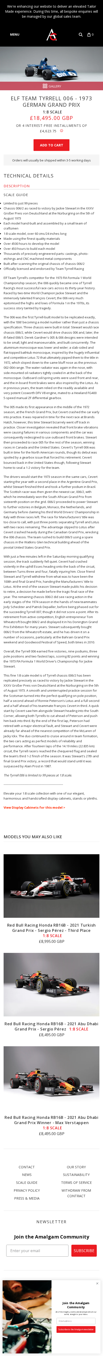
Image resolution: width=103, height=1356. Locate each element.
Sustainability (76, 1174)
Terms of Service (76, 1182)
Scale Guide (26, 1182)
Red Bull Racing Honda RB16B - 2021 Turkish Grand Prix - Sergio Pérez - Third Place (51, 930)
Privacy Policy (27, 1190)
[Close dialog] (97, 1283)
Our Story (76, 1167)
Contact (27, 1167)
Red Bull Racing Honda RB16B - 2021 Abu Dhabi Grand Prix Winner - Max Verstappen (51, 1123)
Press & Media (27, 1198)
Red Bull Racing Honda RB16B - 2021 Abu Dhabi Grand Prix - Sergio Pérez (51, 1026)
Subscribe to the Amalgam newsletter (76, 1329)
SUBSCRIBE (84, 1250)
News (27, 1174)
